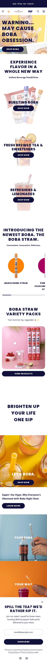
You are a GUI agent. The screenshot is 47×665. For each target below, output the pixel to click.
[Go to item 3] (34, 347)
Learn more (13, 505)
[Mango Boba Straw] (16, 266)
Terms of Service (28, 652)
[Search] (38, 11)
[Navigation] (3, 11)
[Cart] (44, 11)
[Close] (42, 602)
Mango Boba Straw (16, 283)
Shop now (23, 108)
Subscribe (23, 641)
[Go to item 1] (15, 343)
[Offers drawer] (8, 11)
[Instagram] (20, 658)
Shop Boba (13, 49)
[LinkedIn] (27, 658)
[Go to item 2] (19, 354)
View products (24, 373)
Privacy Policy (13, 652)
